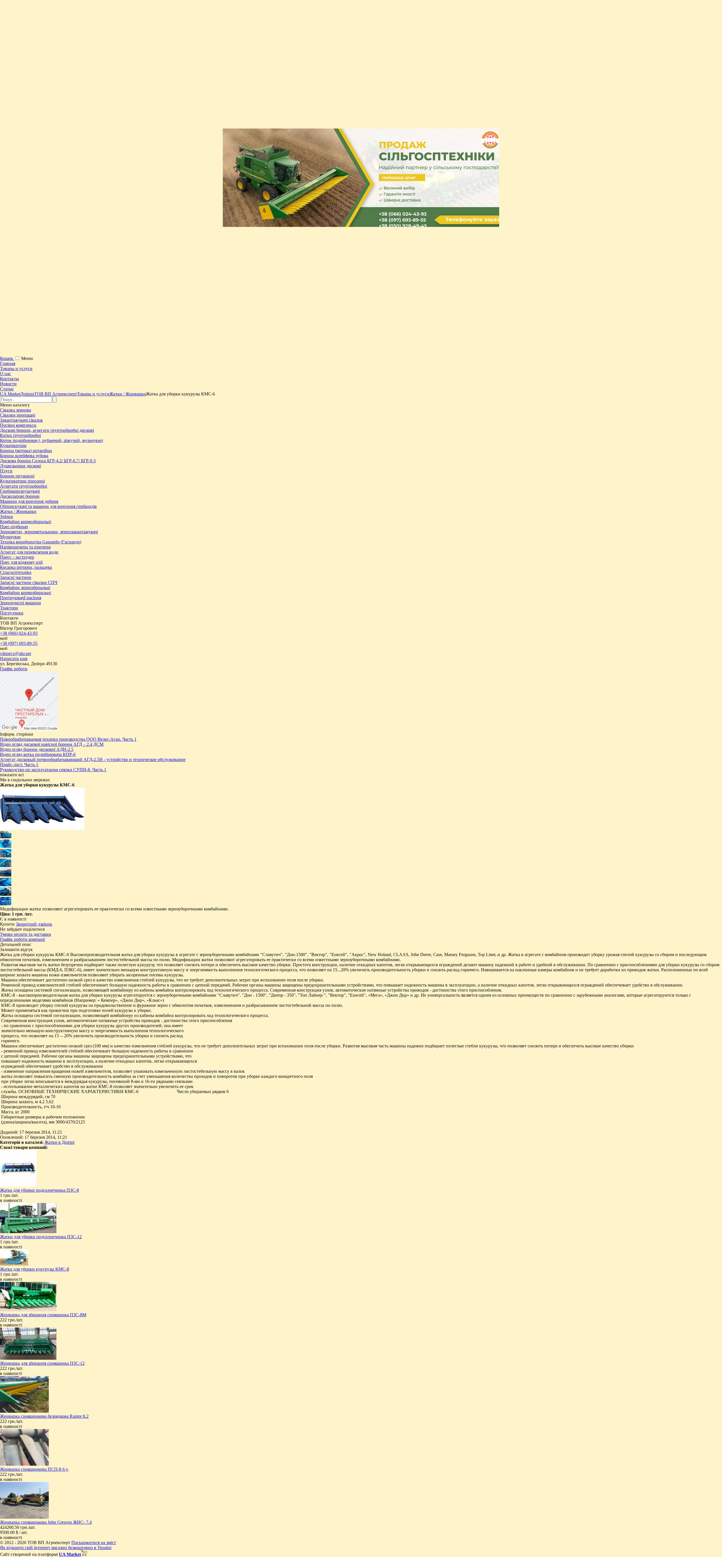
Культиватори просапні (22, 481)
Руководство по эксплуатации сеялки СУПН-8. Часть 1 (53, 769)
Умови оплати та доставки (25, 934)
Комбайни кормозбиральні (25, 521)
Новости (8, 383)
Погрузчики (11, 613)
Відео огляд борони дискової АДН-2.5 (36, 749)
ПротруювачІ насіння (20, 597)
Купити (7, 924)
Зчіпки (6, 516)
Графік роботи (13, 668)
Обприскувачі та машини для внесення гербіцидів (48, 506)
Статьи (7, 388)
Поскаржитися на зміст (93, 1542)
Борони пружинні (17, 476)
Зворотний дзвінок (34, 924)
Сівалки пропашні (17, 415)
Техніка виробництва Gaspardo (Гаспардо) (40, 541)
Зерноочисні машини (20, 602)
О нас (5, 373)
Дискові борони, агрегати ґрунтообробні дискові (47, 430)
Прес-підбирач (14, 526)
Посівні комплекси (18, 425)
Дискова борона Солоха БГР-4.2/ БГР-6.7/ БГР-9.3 (48, 460)
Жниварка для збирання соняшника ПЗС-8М (43, 1314)
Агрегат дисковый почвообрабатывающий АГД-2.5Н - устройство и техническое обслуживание (93, 759)
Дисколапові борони (19, 496)
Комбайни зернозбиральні (25, 587)
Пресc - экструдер (17, 557)
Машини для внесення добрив (29, 501)
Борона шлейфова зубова (24, 455)
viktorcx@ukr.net (15, 653)
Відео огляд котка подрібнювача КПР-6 (38, 754)
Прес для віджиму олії (21, 562)
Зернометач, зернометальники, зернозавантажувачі (49, 531)
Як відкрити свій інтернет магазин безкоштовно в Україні (55, 1547)
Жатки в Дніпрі (59, 1142)
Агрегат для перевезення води (29, 552)
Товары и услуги (16, 368)
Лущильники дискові (20, 465)
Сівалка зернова (15, 410)
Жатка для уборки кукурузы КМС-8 (34, 1269)
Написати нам (13, 658)
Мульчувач (10, 536)
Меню (27, 358)
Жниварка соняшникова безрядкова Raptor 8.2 (44, 1416)
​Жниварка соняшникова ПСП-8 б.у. (34, 1469)
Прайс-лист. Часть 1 (19, 764)
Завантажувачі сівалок (21, 420)
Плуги (6, 470)
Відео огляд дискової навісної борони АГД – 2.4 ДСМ (52, 744)
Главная (7, 363)
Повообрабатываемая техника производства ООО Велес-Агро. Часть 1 (68, 739)
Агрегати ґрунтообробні (23, 486)
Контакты (9, 378)
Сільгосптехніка (15, 572)
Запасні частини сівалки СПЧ (28, 582)
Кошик (7, 358)
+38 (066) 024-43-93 (19, 633)
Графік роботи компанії (22, 939)
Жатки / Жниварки (18, 511)
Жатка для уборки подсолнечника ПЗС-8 (39, 1190)
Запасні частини (15, 577)
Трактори (9, 607)
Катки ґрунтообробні (20, 435)
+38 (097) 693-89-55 (19, 643)
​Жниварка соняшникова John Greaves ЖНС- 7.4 (46, 1522)
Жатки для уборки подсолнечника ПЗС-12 (41, 1236)
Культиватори (13, 445)
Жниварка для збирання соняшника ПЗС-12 (42, 1363)
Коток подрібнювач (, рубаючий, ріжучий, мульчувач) (51, 440)
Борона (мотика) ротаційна (26, 450)
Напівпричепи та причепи (25, 547)
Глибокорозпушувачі (20, 491)
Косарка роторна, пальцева (26, 567)
